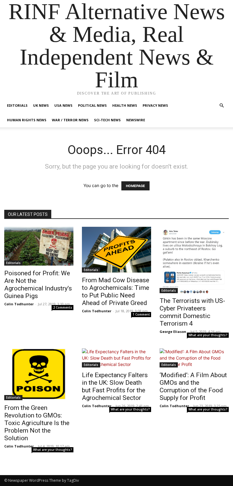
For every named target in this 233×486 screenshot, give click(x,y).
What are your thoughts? (208, 335)
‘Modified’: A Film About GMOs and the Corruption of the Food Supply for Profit (193, 386)
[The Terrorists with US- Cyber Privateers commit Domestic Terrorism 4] (194, 260)
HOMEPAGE (135, 186)
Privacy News (155, 105)
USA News (63, 105)
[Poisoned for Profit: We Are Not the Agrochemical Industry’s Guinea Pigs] (38, 246)
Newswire (135, 120)
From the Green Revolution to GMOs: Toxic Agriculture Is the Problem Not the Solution (36, 423)
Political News (92, 105)
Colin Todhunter (19, 304)
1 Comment (141, 314)
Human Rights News (26, 120)
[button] (221, 106)
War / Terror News (70, 120)
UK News (41, 105)
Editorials (17, 105)
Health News (124, 105)
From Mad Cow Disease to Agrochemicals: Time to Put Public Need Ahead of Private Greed (115, 292)
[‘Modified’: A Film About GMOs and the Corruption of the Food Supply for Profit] (194, 357)
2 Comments (62, 307)
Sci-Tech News (107, 120)
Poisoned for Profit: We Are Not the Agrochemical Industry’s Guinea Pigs (38, 285)
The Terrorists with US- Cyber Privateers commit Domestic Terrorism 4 (192, 312)
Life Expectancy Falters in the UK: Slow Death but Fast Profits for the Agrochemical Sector (115, 386)
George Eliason (173, 331)
